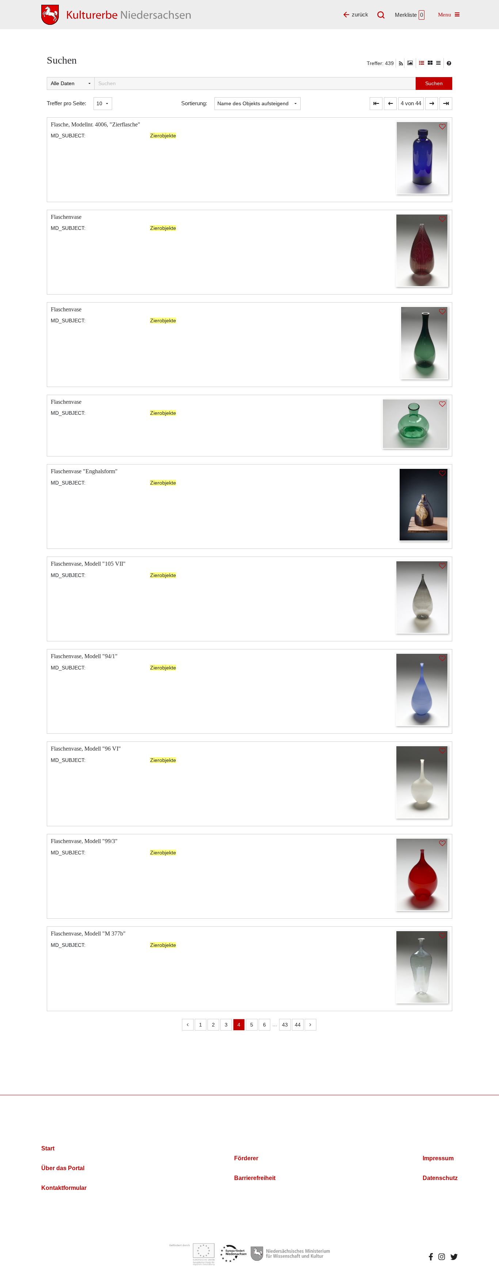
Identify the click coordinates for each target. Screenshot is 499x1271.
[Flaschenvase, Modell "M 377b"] (422, 966)
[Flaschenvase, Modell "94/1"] (422, 689)
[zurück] (390, 104)
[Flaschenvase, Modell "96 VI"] (422, 781)
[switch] (410, 63)
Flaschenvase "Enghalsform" (84, 471)
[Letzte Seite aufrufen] (376, 104)
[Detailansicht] (421, 63)
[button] (411, 104)
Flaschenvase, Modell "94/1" (84, 656)
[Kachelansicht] (430, 63)
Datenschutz (440, 1178)
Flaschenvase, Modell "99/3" (84, 841)
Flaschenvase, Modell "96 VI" (86, 748)
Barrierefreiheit (254, 1178)
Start (47, 1148)
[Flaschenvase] (422, 250)
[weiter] (432, 104)
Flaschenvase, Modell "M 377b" (88, 933)
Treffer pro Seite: (66, 103)
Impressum (438, 1158)
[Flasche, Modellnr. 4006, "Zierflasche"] (422, 157)
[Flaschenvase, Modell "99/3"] (422, 874)
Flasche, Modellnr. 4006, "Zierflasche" (95, 124)
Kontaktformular (64, 1188)
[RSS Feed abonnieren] (401, 64)
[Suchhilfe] (449, 63)
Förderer (246, 1158)
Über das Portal (62, 1168)
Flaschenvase (66, 217)
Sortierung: (194, 103)
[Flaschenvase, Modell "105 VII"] (422, 596)
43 (285, 1025)
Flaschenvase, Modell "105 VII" (88, 564)
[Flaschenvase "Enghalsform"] (423, 504)
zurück (360, 14)
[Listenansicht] (438, 63)
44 (298, 1025)
